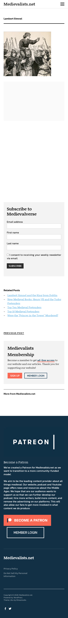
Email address (15, 222)
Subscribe (15, 266)
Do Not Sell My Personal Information (15, 575)
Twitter (10, 608)
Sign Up (14, 376)
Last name (13, 243)
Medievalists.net (19, 4)
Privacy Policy (11, 568)
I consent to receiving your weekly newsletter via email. (34, 256)
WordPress (18, 597)
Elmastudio (21, 600)
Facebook (5, 608)
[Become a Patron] (27, 525)
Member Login (35, 376)
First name (13, 232)
